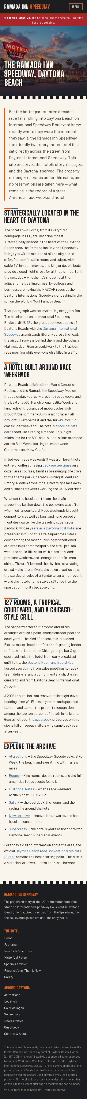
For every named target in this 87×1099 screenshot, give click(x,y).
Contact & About (15, 1033)
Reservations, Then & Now (22, 970)
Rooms (14, 775)
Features (10, 944)
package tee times (56, 465)
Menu (76, 7)
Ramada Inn (27, 7)
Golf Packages (14, 1008)
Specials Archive (15, 964)
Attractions (18, 756)
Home (8, 938)
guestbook (43, 719)
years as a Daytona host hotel (52, 528)
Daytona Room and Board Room (51, 662)
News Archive (19, 815)
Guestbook (11, 1027)
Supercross (18, 829)
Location (10, 1001)
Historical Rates (21, 789)
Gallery (14, 802)
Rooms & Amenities (18, 951)
